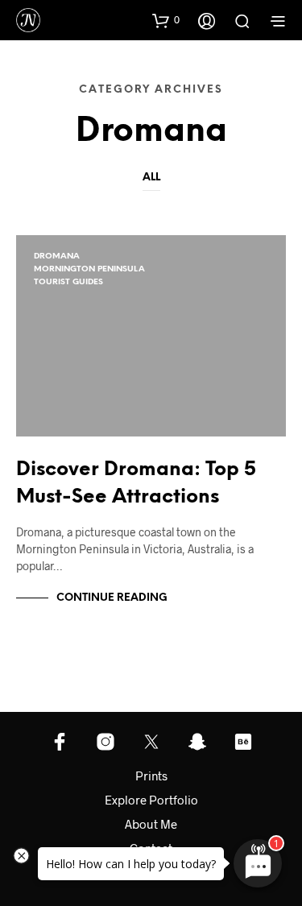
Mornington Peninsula (89, 269)
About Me (151, 824)
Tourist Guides (68, 282)
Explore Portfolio (151, 799)
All (151, 177)
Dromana (57, 256)
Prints (151, 775)
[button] (166, 20)
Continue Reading (112, 598)
